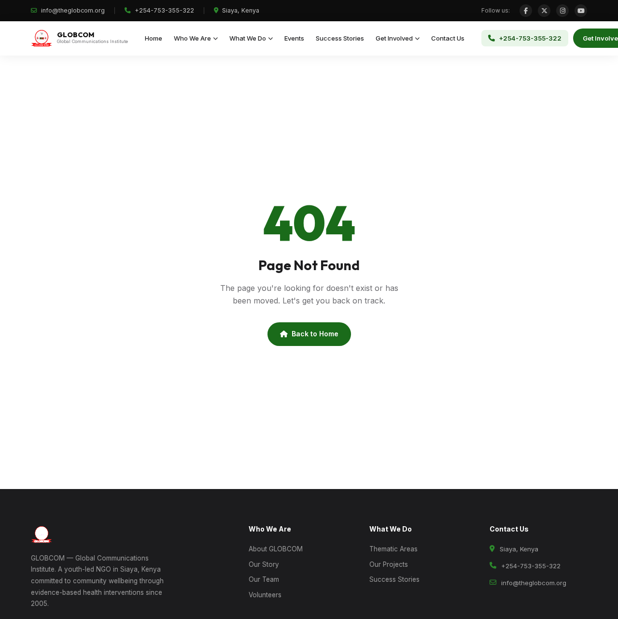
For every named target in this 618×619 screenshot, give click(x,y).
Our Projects (388, 564)
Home (153, 38)
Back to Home (315, 334)
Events (294, 38)
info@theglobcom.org (72, 10)
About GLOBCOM (276, 549)
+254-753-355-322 (163, 10)
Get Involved (394, 38)
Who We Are (192, 38)
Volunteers (265, 595)
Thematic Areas (393, 549)
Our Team (264, 579)
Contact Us (447, 38)
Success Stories (340, 38)
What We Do (247, 38)
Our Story (264, 564)
